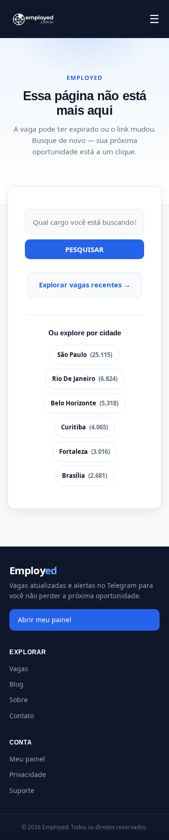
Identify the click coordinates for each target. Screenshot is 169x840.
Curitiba (84, 427)
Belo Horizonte (84, 403)
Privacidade (27, 774)
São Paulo (84, 354)
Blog (16, 684)
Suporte (21, 790)
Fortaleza (84, 451)
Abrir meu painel (44, 619)
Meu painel (27, 758)
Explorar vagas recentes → (85, 284)
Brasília (84, 475)
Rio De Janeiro (84, 378)
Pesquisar (84, 249)
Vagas (18, 668)
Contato (21, 715)
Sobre (18, 699)
